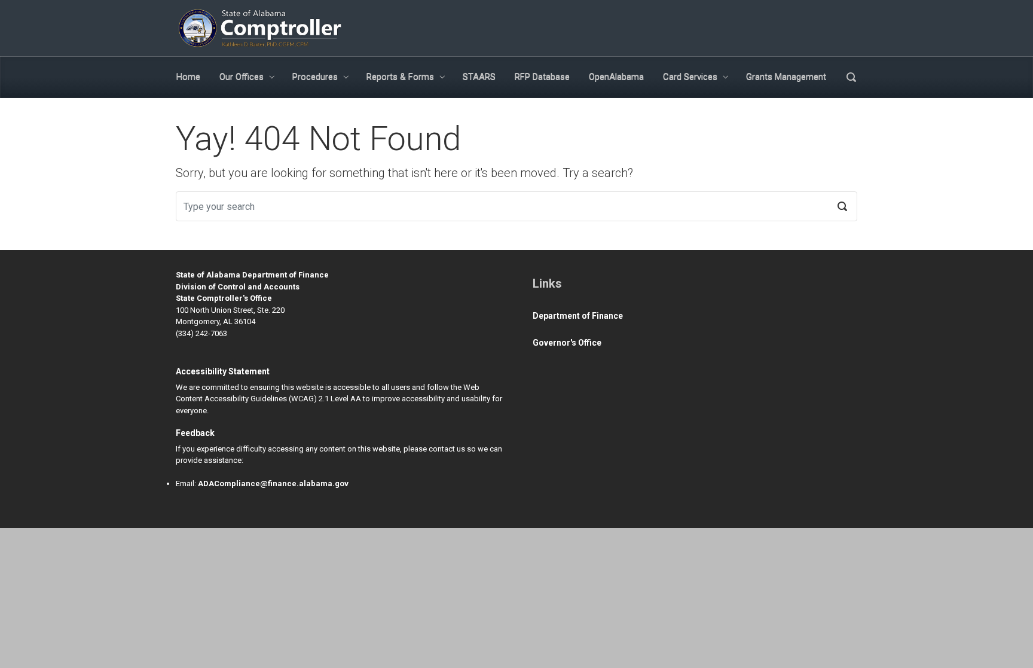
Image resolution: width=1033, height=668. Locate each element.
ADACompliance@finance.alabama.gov (273, 483)
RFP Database (542, 76)
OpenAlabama (616, 76)
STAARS (479, 76)
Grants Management (786, 76)
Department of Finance (578, 316)
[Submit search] (842, 206)
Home (188, 76)
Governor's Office (567, 342)
